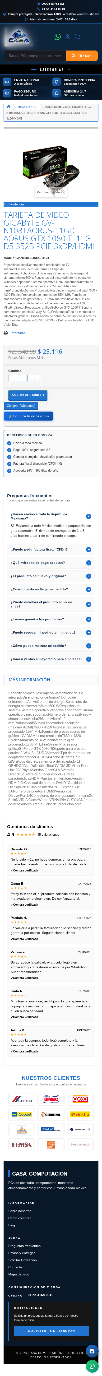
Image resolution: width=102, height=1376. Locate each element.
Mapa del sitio (18, 1274)
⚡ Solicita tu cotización (28, 416)
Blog (11, 1225)
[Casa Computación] (28, 36)
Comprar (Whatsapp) (21, 406)
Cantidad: (15, 371)
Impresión (18, 333)
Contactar (15, 1267)
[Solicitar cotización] (92, 1351)
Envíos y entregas (21, 1253)
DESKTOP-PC (27, 107)
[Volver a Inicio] (8, 107)
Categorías (52, 69)
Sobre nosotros (19, 1211)
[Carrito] (77, 37)
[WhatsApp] (58, 37)
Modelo (9, 258)
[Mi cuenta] (68, 37)
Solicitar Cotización (22, 1260)
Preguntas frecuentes (24, 1246)
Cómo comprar (19, 1218)
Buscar (85, 55)
